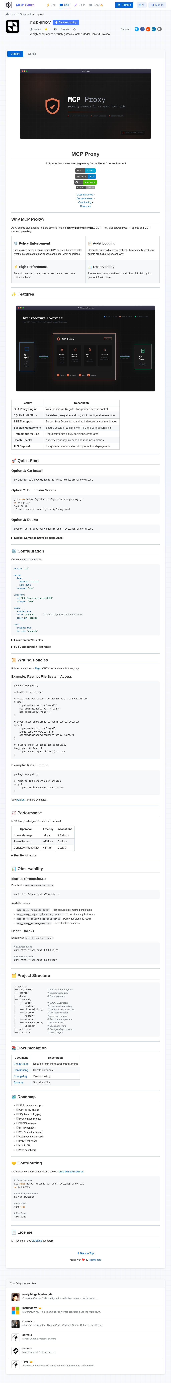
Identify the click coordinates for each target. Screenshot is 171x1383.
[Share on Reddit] (148, 29)
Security (18, 1082)
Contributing (84, 202)
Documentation (84, 198)
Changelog (20, 1076)
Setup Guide (21, 1063)
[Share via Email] (159, 29)
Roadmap (85, 206)
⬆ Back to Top (85, 1253)
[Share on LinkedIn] (154, 29)
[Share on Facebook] (142, 29)
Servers (24, 14)
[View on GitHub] (56, 29)
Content (15, 53)
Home (13, 14)
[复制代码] (156, 478)
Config (32, 53)
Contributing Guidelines (71, 1171)
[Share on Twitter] (137, 29)
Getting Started (85, 194)
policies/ (20, 799)
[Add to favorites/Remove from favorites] (75, 29)
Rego (38, 668)
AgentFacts (95, 1259)
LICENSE (37, 1240)
